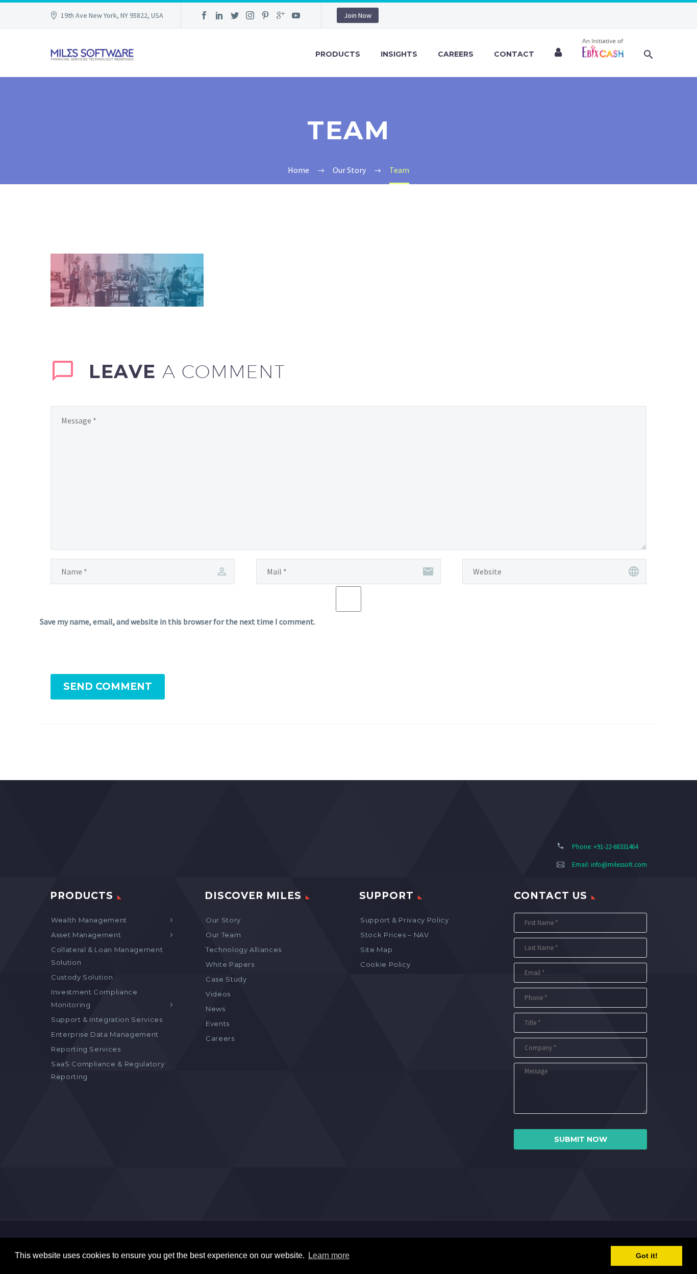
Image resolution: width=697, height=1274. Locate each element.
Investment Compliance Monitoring (94, 998)
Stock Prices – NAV (394, 935)
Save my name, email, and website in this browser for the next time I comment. (177, 621)
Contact (514, 54)
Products (337, 54)
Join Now (357, 15)
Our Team (223, 935)
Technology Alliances (244, 949)
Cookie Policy (385, 964)
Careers (456, 54)
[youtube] (296, 15)
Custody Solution (82, 977)
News (216, 1009)
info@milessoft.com (619, 864)
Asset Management (86, 935)
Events (218, 1023)
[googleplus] (280, 15)
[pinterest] (265, 15)
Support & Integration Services (107, 1019)
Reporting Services (86, 1049)
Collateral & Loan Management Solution (107, 955)
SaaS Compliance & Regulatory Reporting (107, 1070)
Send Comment (107, 686)
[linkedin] (219, 15)
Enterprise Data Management (105, 1034)
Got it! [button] (647, 1256)
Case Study (226, 979)
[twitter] (234, 15)
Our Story (223, 920)
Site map (376, 949)
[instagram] (250, 15)
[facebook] (204, 15)
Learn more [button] (329, 1255)
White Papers (230, 964)
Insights (399, 54)
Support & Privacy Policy (404, 920)
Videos (218, 994)
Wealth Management (89, 920)
